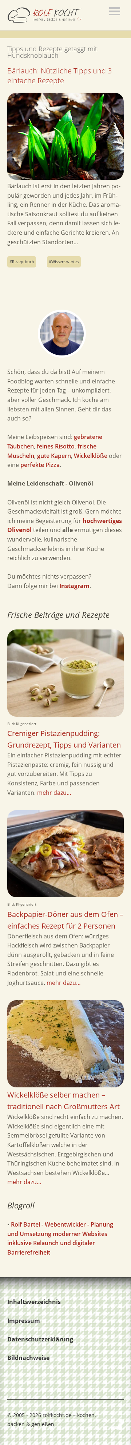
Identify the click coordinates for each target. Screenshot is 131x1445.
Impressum (23, 1321)
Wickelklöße (90, 456)
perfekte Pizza (40, 465)
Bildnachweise (28, 1358)
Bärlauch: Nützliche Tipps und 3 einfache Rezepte (59, 75)
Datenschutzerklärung (40, 1339)
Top (116, 1424)
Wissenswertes (65, 261)
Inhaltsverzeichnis (34, 1302)
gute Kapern (54, 456)
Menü (114, 11)
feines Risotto (56, 446)
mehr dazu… (54, 793)
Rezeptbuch (23, 261)
